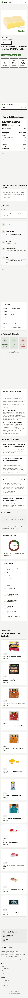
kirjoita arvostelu (5, 530)
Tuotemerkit (5, 971)
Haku (3, 973)
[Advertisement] (14, 86)
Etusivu (2, 7)
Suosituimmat (5, 968)
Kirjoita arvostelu (22, 512)
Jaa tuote (7, 42)
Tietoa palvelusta (6, 980)
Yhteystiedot (5, 985)
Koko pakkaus (11, 125)
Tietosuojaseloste (6, 982)
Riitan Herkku (13, 317)
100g (4, 125)
